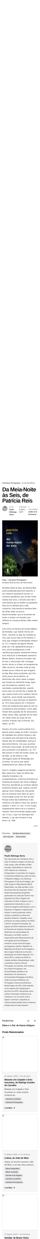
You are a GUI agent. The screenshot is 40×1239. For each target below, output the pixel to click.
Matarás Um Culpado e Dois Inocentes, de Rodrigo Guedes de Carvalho (19, 1082)
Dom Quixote (8, 837)
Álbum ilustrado (12, 1172)
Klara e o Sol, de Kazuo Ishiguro (18, 1025)
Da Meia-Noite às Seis (21, 833)
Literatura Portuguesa (11, 483)
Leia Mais (8, 1108)
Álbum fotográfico (13, 1168)
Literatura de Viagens (14, 1175)
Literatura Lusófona (13, 1099)
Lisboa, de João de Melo (16, 1158)
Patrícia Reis (21, 837)
